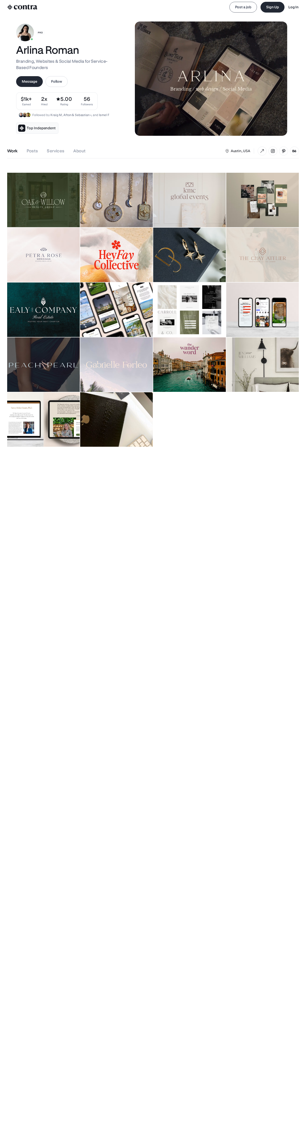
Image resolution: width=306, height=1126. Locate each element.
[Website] (262, 151)
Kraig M (56, 115)
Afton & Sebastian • (77, 115)
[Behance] (294, 151)
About (79, 151)
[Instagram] (273, 151)
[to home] (22, 7)
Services (55, 151)
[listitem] (87, 101)
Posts (32, 151)
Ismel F (104, 115)
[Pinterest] (283, 151)
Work (12, 151)
